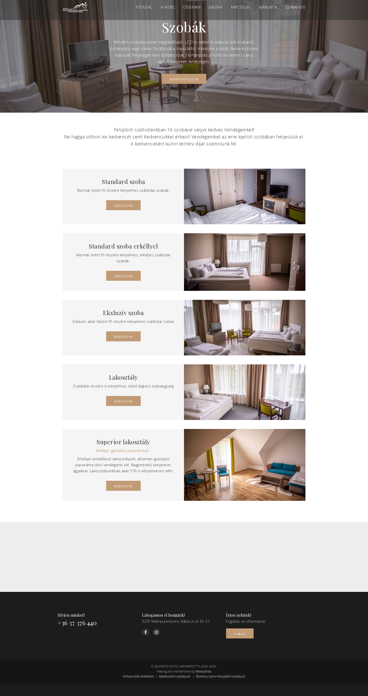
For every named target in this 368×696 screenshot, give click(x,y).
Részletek (123, 205)
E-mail (240, 634)
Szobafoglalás (184, 79)
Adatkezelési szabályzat (174, 676)
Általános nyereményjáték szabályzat (220, 676)
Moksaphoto (203, 671)
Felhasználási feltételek (138, 676)
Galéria (216, 7)
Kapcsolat (241, 7)
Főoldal (144, 7)
